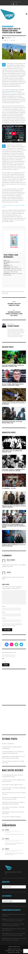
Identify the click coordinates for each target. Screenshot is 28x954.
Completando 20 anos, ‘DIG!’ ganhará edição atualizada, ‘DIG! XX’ (12, 451)
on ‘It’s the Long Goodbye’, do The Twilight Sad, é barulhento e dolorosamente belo (14, 851)
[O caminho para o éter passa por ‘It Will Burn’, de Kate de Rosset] (12, 394)
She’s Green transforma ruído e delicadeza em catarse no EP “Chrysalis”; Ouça (13, 365)
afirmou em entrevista (12, 93)
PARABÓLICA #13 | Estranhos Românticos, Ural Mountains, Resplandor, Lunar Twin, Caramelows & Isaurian (14, 526)
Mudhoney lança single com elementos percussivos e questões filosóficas (14, 506)
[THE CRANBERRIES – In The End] (12, 480)
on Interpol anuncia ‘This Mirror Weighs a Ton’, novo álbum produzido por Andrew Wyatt (14, 841)
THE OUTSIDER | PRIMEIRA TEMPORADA (11, 816)
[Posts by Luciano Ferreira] (3, 38)
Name (3, 606)
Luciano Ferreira (7, 37)
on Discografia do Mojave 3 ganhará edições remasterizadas (13, 832)
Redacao (9, 572)
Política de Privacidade (10, 872)
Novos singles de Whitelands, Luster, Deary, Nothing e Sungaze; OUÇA (12, 422)
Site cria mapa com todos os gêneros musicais (12, 784)
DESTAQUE (8, 26)
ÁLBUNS (3, 26)
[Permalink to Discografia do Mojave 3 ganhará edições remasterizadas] (3, 830)
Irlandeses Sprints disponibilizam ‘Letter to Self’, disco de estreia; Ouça (14, 545)
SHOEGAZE (6, 293)
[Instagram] (13, 4)
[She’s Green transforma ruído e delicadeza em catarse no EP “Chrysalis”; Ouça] (12, 357)
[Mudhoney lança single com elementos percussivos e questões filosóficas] (12, 498)
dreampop (13, 291)
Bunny (10, 291)
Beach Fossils (6, 291)
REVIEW (11, 26)
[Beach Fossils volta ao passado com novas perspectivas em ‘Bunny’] (14, 51)
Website (4, 618)
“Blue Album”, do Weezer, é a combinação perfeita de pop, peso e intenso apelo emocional (13, 470)
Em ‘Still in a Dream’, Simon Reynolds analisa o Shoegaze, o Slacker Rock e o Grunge (13, 384)
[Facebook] (11, 4)
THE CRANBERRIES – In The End (8, 488)
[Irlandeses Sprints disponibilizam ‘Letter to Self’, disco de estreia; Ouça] (12, 536)
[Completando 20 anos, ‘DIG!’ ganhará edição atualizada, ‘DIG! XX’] (12, 442)
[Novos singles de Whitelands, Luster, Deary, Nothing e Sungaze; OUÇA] (12, 413)
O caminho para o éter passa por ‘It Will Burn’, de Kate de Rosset (14, 403)
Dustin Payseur (18, 291)
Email (3, 612)
